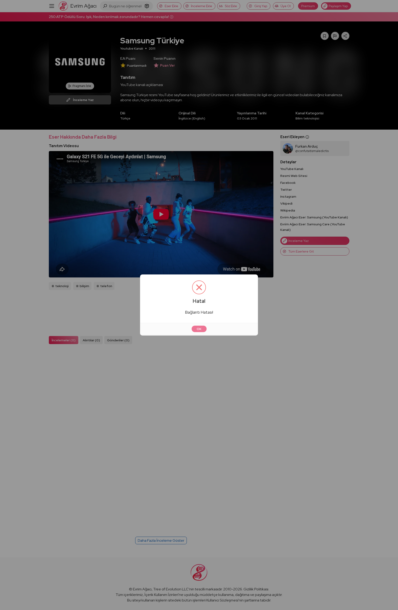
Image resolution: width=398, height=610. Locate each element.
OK (199, 329)
